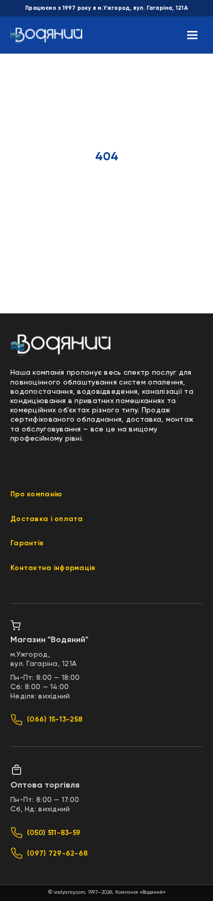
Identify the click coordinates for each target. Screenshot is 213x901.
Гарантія (26, 543)
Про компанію (36, 494)
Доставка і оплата (46, 519)
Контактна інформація (53, 568)
